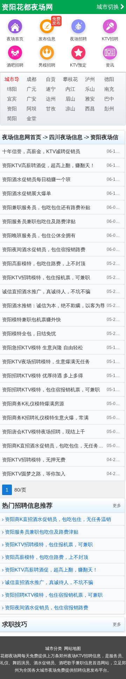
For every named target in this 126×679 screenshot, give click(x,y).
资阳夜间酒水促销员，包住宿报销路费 (43, 249)
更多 (117, 505)
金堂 (31, 118)
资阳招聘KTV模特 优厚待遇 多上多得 (42, 375)
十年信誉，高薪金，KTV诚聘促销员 (41, 151)
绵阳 (12, 89)
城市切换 (108, 7)
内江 (70, 89)
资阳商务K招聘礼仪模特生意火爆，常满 (45, 417)
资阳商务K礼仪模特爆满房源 (33, 403)
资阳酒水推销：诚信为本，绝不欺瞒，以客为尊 (53, 305)
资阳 (12, 108)
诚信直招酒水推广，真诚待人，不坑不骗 (46, 291)
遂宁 (51, 89)
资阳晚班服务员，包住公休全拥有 (39, 235)
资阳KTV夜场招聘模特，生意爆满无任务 (46, 361)
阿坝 (31, 108)
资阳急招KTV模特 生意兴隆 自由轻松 (42, 347)
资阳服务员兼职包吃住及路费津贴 (39, 221)
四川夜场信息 (66, 137)
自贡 (51, 79)
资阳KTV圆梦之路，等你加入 (33, 473)
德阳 (109, 79)
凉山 (70, 108)
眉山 (70, 99)
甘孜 (51, 108)
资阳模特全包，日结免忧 (29, 333)
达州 (51, 99)
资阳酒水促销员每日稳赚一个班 (36, 179)
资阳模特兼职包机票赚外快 (31, 319)
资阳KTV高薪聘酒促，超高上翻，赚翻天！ (48, 165)
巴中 (109, 99)
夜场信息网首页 (21, 137)
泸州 (90, 79)
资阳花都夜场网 (27, 7)
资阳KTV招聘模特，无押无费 (33, 459)
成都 (31, 79)
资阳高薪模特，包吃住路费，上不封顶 (43, 263)
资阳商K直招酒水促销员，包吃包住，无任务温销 (55, 445)
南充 (109, 89)
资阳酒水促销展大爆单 (26, 193)
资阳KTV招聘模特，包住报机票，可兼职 (46, 277)
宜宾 (12, 99)
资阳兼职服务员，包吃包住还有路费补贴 (46, 207)
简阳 (12, 118)
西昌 (90, 108)
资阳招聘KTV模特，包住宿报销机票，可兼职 (51, 389)
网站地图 (72, 648)
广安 (31, 99)
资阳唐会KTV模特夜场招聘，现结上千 (43, 431)
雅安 (90, 99)
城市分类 (53, 648)
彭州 (109, 108)
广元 (31, 89)
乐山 (90, 89)
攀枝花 (70, 79)
